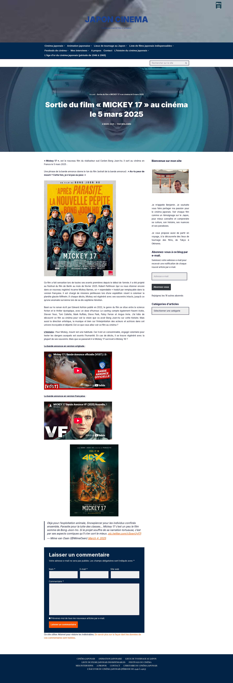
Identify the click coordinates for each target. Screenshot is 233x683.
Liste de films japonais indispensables (103, 662)
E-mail (83, 569)
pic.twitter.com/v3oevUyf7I (124, 533)
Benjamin (126, 124)
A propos (96, 50)
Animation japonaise (110, 658)
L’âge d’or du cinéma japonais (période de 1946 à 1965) (75, 55)
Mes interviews (84, 665)
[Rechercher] (186, 63)
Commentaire (56, 581)
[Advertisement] (170, 335)
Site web (115, 569)
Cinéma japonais (86, 658)
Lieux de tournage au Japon (140, 658)
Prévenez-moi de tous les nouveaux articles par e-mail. (78, 618)
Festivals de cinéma (140, 662)
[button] (64, 45)
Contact (108, 50)
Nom (52, 569)
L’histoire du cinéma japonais (140, 665)
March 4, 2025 (97, 538)
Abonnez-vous (161, 287)
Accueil (92, 94)
